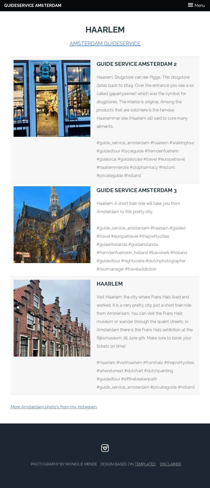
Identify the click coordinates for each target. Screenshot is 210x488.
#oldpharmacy (144, 167)
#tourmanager (110, 269)
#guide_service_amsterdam (123, 142)
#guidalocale (130, 159)
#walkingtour (182, 142)
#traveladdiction (140, 269)
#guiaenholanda (112, 244)
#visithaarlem (129, 362)
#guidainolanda (143, 244)
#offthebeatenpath (139, 379)
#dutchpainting (158, 370)
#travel (150, 159)
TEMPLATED (145, 464)
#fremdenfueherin (162, 151)
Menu (199, 5)
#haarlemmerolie (113, 167)
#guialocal (107, 159)
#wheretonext (110, 370)
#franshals (153, 362)
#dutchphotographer (166, 260)
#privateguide (110, 175)
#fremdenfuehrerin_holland (122, 252)
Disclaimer (170, 464)
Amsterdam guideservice (105, 43)
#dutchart (133, 370)
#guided (177, 228)
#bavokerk (159, 252)
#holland (132, 175)
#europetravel (171, 159)
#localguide (132, 151)
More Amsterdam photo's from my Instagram (53, 406)
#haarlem (159, 142)
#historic (167, 167)
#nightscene (133, 260)
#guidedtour (108, 151)
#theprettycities (154, 236)
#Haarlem (106, 362)
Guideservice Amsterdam (32, 5)
